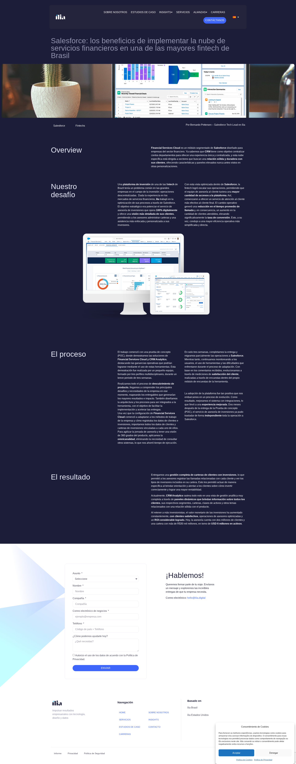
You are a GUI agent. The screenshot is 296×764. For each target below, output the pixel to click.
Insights (165, 12)
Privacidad (73, 753)
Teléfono (78, 623)
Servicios (183, 12)
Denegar (273, 753)
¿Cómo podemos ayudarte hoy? (90, 636)
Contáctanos (214, 20)
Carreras (218, 12)
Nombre (77, 585)
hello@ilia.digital (196, 598)
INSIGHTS (153, 719)
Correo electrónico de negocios (90, 611)
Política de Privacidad (263, 760)
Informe (58, 753)
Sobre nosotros (115, 12)
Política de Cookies (244, 760)
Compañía (79, 598)
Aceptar (236, 753)
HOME (122, 712)
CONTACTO (154, 727)
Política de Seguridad (94, 753)
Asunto (77, 573)
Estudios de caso (143, 12)
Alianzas (199, 12)
